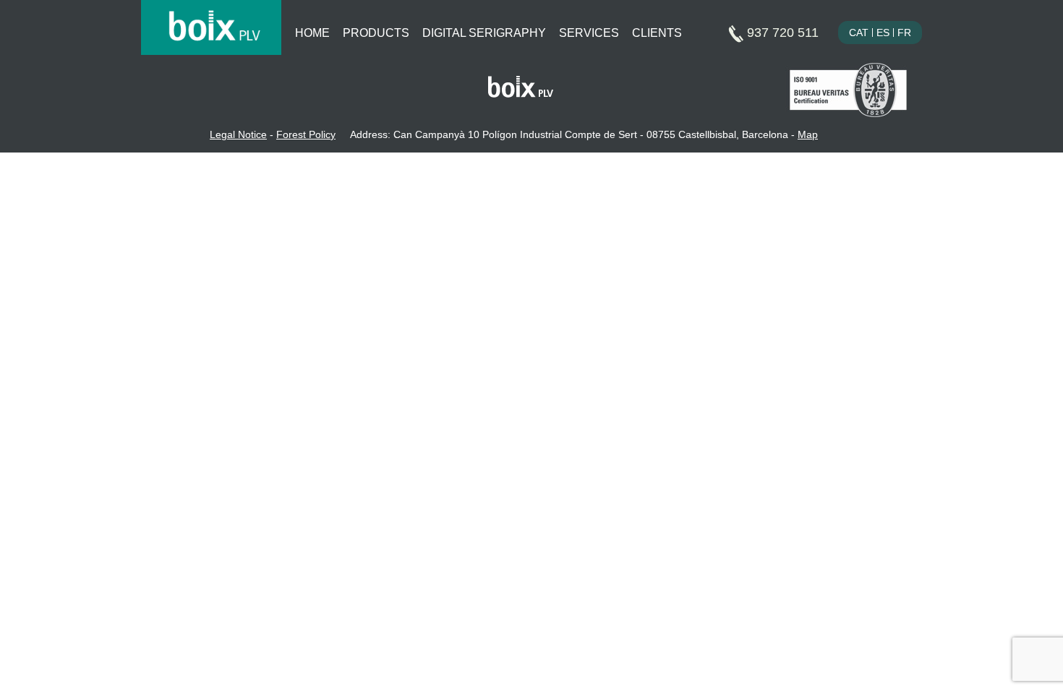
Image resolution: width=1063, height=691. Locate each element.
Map (808, 134)
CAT (858, 32)
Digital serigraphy (484, 33)
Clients (657, 33)
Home (312, 33)
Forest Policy (306, 134)
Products (376, 33)
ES (882, 32)
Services (589, 33)
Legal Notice (238, 134)
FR (904, 32)
